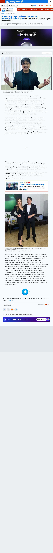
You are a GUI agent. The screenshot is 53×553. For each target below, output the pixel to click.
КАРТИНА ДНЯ (15, 314)
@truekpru (11, 300)
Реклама (41, 5)
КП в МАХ (41, 9)
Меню (2, 1)
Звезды (3, 13)
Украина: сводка (33, 9)
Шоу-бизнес (8, 314)
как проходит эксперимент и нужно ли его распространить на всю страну (32, 187)
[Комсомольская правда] (13, 1)
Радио (34, 5)
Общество (21, 182)
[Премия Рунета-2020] (21, 1)
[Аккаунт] (50, 1)
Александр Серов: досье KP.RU (25, 314)
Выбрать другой (9, 10)
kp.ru (47, 304)
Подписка (48, 5)
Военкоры (24, 9)
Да (3, 10)
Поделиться (48, 53)
